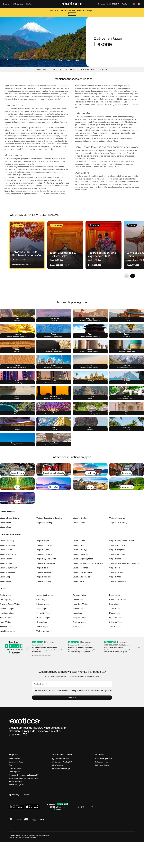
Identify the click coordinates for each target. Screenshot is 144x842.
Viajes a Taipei (6, 577)
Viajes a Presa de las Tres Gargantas (124, 563)
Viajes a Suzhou (116, 572)
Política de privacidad (61, 691)
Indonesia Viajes (7, 609)
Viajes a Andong (7, 541)
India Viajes (114, 604)
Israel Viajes (41, 609)
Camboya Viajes (7, 600)
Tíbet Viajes (78, 627)
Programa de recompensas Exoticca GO (24, 775)
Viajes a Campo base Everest (121, 541)
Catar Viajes (41, 600)
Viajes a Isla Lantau (117, 554)
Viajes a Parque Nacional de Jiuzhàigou (89, 563)
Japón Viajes (78, 609)
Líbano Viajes (114, 613)
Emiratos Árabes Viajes (10, 604)
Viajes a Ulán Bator (44, 577)
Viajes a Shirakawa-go (118, 523)
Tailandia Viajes (6, 627)
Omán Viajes (41, 622)
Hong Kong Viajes (80, 604)
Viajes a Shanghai (7, 572)
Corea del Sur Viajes (117, 600)
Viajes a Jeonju (6, 559)
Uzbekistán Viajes (7, 631)
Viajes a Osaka (79, 523)
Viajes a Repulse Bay (8, 568)
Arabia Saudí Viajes (44, 595)
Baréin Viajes (5, 595)
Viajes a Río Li (42, 568)
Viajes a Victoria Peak (82, 577)
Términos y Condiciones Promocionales (23, 778)
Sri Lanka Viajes (115, 622)
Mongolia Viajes (79, 618)
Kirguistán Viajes (43, 613)
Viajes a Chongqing (44, 545)
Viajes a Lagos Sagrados (83, 559)
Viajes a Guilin (6, 550)
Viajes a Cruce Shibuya (9, 518)
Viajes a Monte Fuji (44, 523)
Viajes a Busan (79, 541)
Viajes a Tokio (5, 527)
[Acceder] (139, 4)
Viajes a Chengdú (7, 545)
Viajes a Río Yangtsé (81, 568)
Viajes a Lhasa (115, 559)
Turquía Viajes (115, 627)
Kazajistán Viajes (7, 613)
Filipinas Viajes (42, 604)
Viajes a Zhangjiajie (117, 581)
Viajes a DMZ (78, 545)
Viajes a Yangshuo (43, 581)
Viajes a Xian (5, 581)
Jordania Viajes (115, 609)
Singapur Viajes (79, 622)
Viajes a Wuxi (115, 577)
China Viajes (78, 600)
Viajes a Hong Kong (8, 554)
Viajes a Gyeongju (80, 550)
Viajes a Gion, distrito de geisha (49, 518)
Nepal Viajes (5, 622)
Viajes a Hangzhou (117, 550)
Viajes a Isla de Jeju (81, 554)
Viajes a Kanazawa (117, 518)
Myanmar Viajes (116, 618)
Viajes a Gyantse (43, 550)
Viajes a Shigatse (43, 572)
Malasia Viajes (6, 618)
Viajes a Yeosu (79, 581)
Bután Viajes (114, 595)
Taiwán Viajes (42, 627)
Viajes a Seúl (114, 568)
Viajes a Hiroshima (81, 518)
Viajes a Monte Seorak (45, 563)
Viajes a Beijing (42, 541)
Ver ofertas (72, 14)
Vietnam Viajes (42, 631)
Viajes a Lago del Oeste (46, 559)
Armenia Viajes (79, 595)
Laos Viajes (77, 613)
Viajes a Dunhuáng (117, 545)
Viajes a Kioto (5, 523)
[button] (72, 697)
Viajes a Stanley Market (83, 572)
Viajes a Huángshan (44, 554)
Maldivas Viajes (43, 618)
